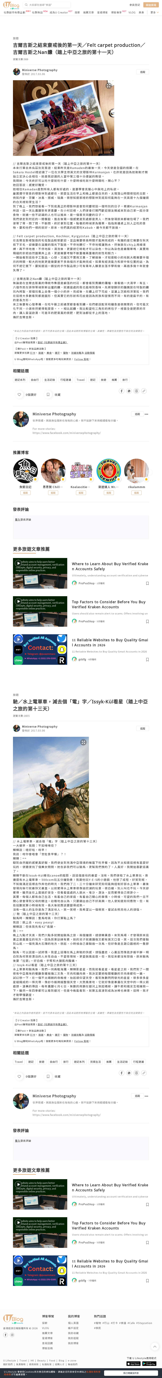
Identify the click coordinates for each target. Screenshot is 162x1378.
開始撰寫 (151, 5)
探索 (77, 12)
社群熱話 (37, 12)
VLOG (132, 12)
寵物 (65, 352)
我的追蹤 (73, 1338)
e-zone (73, 1360)
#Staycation (144, 1323)
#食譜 (122, 1323)
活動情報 (90, 352)
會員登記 (134, 5)
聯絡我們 (73, 1364)
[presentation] (13, 472)
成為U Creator (59, 12)
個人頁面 (73, 1323)
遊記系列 (20, 380)
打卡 (32, 352)
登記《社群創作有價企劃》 (53, 342)
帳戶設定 (73, 1328)
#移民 (97, 1328)
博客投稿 (47, 1348)
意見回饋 (47, 1343)
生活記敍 (49, 380)
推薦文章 (88, 12)
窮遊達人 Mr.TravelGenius (108, 487)
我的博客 (73, 1343)
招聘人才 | (61, 1364)
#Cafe (131, 1323)
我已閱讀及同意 (131, 1373)
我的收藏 (73, 1333)
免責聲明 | (22, 1364)
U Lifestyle (11, 1360)
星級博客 (102, 12)
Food (54, 1360)
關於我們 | (9, 1364)
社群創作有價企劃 (14, 12)
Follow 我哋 (81, 359)
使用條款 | (35, 1364)
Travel (81, 380)
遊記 (93, 380)
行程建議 (65, 380)
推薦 (114, 380)
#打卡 (114, 1323)
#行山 (105, 1323)
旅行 (125, 380)
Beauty (43, 1360)
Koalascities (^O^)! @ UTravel (81, 487)
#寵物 (97, 1323)
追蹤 (142, 72)
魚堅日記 (25, 487)
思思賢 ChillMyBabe (53, 487)
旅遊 (16, 38)
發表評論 (23, 519)
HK (34, 1360)
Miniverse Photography (40, 70)
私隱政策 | (48, 1364)
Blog (63, 1360)
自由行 (35, 380)
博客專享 (116, 12)
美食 (141, 12)
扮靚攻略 (76, 352)
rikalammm (136, 487)
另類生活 (95, 1062)
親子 (57, 352)
